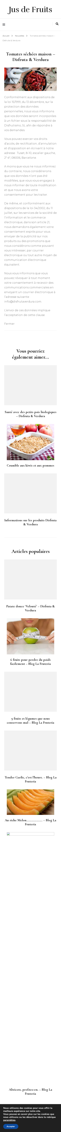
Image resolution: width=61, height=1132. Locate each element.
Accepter (11, 1126)
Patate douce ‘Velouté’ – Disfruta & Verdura (30, 608)
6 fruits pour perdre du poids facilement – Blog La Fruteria (30, 662)
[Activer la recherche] (57, 24)
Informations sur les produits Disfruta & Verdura (30, 522)
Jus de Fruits (30, 9)
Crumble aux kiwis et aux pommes (30, 465)
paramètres (9, 1120)
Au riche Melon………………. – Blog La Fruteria (30, 822)
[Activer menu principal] (5, 24)
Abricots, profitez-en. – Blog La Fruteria (30, 1092)
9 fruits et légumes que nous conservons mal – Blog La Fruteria (30, 721)
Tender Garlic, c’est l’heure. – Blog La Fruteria (31, 779)
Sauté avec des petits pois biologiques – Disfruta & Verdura (30, 414)
